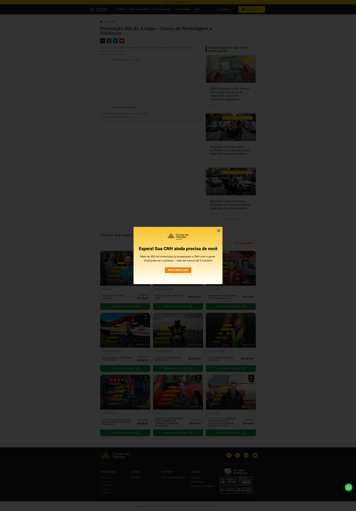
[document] (178, 255)
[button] (219, 231)
